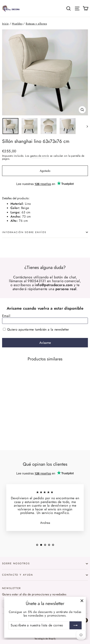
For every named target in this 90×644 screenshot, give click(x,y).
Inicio (5, 24)
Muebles (17, 24)
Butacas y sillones (36, 24)
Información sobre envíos (24, 232)
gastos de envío (39, 156)
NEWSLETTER (11, 588)
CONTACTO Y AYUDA (17, 574)
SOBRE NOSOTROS (16, 563)
